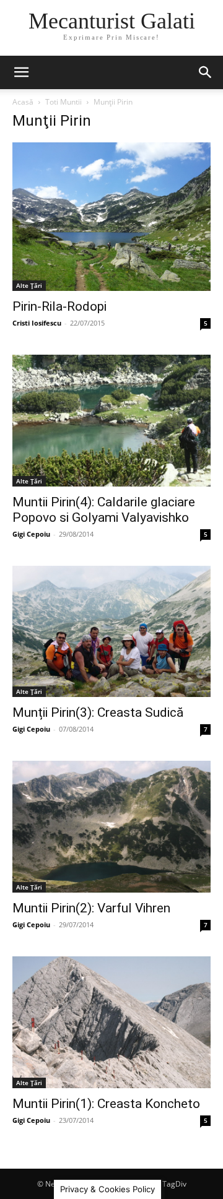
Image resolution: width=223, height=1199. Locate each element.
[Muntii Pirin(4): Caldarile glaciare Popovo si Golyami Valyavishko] (111, 421)
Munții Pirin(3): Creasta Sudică (97, 712)
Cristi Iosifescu (36, 322)
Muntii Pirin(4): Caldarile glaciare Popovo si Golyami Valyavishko (103, 510)
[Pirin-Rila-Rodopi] (111, 216)
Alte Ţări (29, 285)
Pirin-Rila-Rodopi (59, 306)
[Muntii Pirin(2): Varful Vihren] (111, 827)
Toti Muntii (63, 102)
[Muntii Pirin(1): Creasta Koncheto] (111, 1022)
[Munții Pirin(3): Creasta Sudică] (111, 631)
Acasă (22, 102)
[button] (21, 72)
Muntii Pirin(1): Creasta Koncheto (106, 1103)
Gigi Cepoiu (31, 534)
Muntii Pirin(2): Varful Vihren (91, 908)
